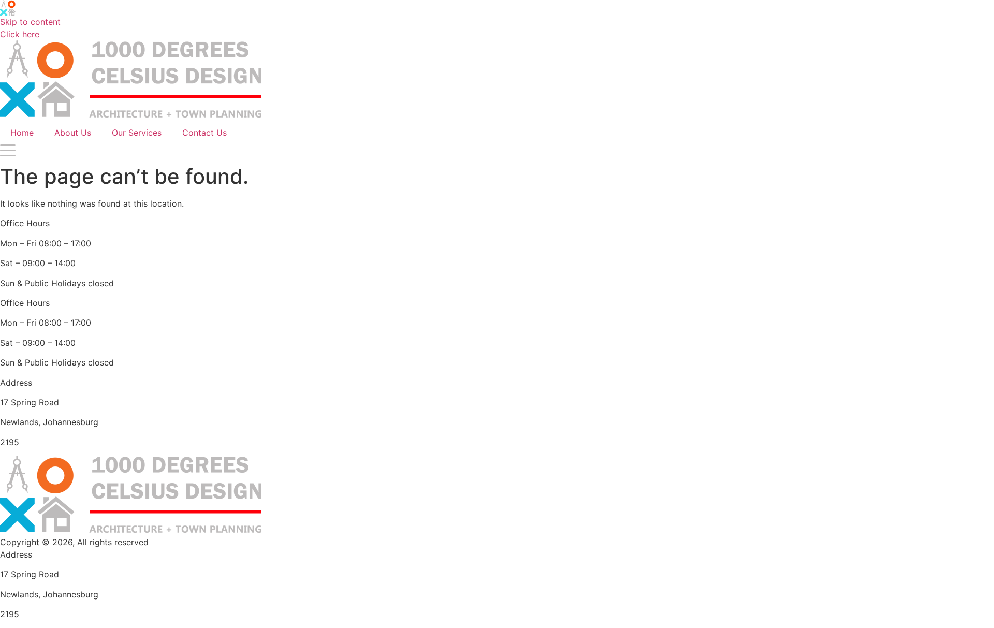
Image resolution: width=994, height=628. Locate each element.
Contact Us (204, 132)
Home (22, 132)
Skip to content (30, 22)
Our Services (137, 132)
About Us (72, 132)
